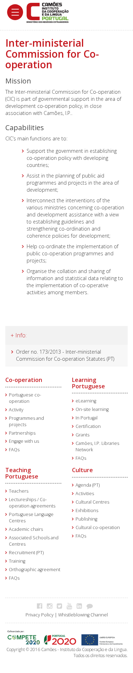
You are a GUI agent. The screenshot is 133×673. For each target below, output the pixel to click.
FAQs (14, 450)
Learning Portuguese (88, 383)
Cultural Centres (92, 502)
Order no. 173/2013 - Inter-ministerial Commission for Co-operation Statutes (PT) (65, 355)
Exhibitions (87, 510)
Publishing (86, 519)
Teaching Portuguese (21, 473)
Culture (82, 470)
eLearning (86, 401)
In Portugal (87, 418)
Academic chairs (26, 529)
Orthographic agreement (34, 570)
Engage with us (24, 441)
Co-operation (23, 380)
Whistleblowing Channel (83, 615)
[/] (47, 11)
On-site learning (92, 409)
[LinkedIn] (81, 606)
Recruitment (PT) (26, 553)
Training (17, 561)
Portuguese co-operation (25, 398)
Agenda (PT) (88, 485)
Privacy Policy (40, 615)
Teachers (18, 491)
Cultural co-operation (98, 527)
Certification (88, 426)
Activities (85, 494)
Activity (16, 410)
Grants (82, 435)
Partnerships (22, 433)
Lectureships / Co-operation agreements (32, 503)
